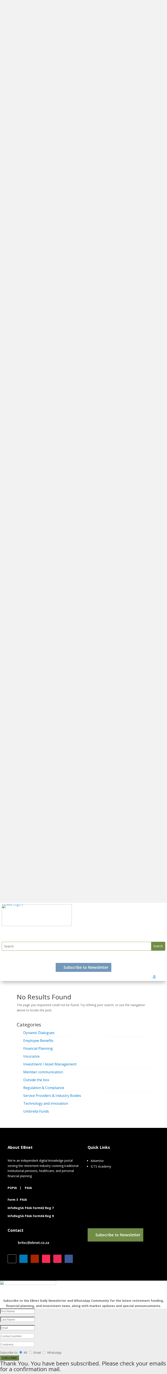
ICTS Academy (101, 1166)
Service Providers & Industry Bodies (52, 1095)
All (25, 1352)
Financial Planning (38, 1048)
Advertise (97, 1161)
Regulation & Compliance (43, 1087)
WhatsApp (54, 1352)
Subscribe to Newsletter (86, 967)
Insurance (31, 1056)
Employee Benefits (38, 1040)
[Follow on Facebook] (69, 1259)
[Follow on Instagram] (57, 1259)
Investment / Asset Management (50, 1064)
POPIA (12, 1188)
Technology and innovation (45, 1103)
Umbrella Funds (36, 1111)
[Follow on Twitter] (12, 1258)
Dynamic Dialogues (39, 1032)
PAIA (28, 1188)
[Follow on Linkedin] (23, 1259)
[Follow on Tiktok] (46, 1259)
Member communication (43, 1072)
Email (37, 1352)
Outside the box (36, 1079)
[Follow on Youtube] (35, 1259)
